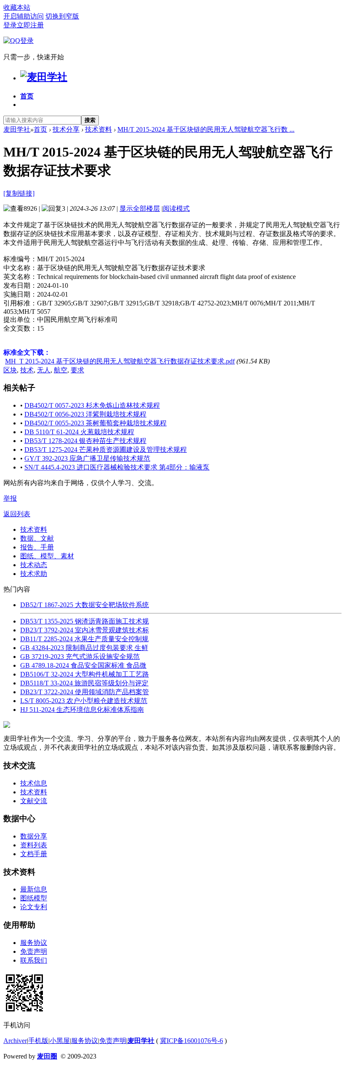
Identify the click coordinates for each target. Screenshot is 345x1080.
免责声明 (33, 951)
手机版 (38, 1040)
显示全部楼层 (139, 208)
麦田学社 (16, 129)
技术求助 (33, 573)
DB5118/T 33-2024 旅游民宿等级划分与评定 (84, 683)
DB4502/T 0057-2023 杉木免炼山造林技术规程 (92, 405)
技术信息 (33, 783)
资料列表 (33, 845)
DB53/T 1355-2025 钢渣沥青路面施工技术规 (84, 621)
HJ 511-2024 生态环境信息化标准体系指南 (82, 709)
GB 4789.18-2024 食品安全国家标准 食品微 (83, 665)
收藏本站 (16, 7)
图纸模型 (33, 898)
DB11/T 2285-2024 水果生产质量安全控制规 (84, 638)
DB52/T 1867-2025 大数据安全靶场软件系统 (84, 604)
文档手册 (33, 853)
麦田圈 (47, 1056)
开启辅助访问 (23, 16)
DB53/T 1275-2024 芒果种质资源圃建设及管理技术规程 (105, 449)
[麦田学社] (43, 77)
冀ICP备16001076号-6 (191, 1040)
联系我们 (33, 960)
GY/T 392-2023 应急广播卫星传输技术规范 (87, 458)
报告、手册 (37, 547)
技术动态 (33, 564)
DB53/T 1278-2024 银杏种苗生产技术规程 (85, 440)
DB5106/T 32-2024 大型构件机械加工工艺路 (84, 674)
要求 (77, 370)
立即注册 (30, 25)
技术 (27, 370)
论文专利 (33, 906)
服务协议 (33, 942)
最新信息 (33, 889)
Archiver (15, 1040)
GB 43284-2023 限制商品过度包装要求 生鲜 (84, 647)
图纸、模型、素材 (47, 556)
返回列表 (16, 513)
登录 (10, 25)
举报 (10, 498)
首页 (27, 96)
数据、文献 (37, 538)
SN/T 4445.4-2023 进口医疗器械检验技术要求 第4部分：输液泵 (117, 467)
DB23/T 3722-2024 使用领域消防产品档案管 (84, 691)
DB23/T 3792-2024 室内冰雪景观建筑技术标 (84, 630)
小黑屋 (60, 1040)
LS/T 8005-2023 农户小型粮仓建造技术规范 (83, 700)
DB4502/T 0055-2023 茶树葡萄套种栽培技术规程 (95, 423)
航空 (60, 370)
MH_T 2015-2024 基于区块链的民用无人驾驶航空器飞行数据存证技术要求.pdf (120, 361)
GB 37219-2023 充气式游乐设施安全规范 (80, 656)
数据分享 (33, 836)
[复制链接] (18, 193)
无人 (43, 370)
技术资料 (98, 129)
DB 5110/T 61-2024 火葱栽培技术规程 (79, 431)
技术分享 (66, 129)
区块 (10, 370)
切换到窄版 (62, 16)
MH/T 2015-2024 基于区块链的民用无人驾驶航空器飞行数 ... (206, 129)
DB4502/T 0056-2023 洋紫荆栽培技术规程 (85, 414)
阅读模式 (176, 208)
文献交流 (33, 800)
